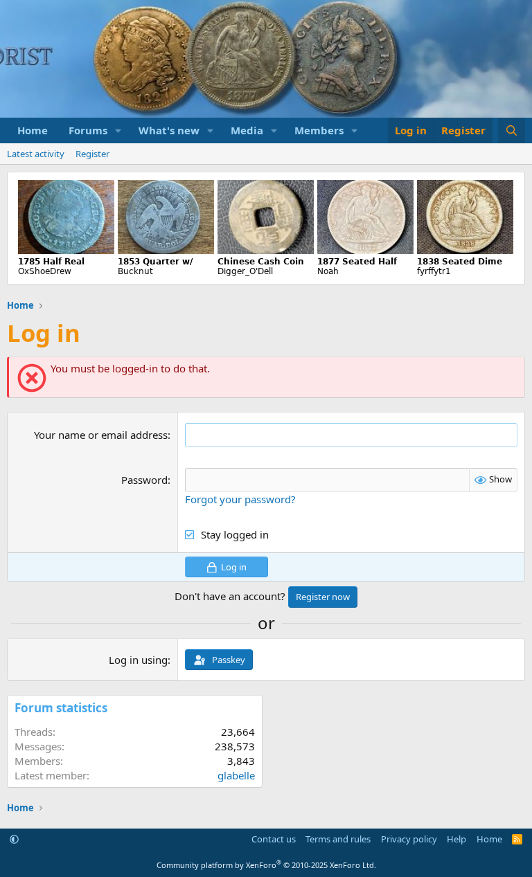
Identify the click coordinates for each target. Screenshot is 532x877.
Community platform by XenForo (266, 865)
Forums (88, 130)
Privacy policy (409, 839)
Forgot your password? (240, 499)
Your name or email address (101, 435)
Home (32, 130)
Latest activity (35, 153)
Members (319, 130)
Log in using (138, 660)
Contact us (273, 839)
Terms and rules (338, 839)
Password (144, 480)
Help (456, 839)
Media (247, 130)
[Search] (511, 130)
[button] (118, 130)
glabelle (236, 775)
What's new (169, 130)
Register (92, 153)
